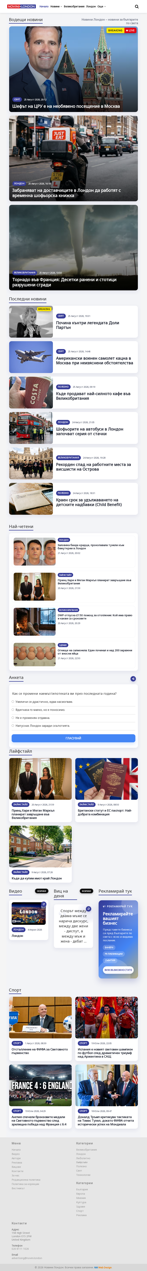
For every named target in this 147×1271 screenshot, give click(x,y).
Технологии (83, 1175)
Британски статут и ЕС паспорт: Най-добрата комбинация (105, 812)
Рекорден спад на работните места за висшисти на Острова (93, 467)
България (82, 1189)
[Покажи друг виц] (88, 909)
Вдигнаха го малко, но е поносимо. (40, 710)
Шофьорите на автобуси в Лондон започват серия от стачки (89, 431)
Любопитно (83, 1158)
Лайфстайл (65, 575)
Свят (17, 99)
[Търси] (137, 6)
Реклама (17, 1162)
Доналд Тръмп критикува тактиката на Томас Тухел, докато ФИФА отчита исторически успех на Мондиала (106, 1120)
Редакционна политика (26, 1179)
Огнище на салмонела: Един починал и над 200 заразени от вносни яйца (95, 651)
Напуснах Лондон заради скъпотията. (42, 726)
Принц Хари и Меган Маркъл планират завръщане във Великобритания (94, 581)
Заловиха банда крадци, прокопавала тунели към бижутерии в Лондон (91, 546)
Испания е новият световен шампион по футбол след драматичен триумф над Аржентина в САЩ (105, 1053)
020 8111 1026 (20, 1248)
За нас (15, 1175)
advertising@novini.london (27, 1258)
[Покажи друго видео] (43, 904)
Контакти (17, 1171)
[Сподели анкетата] (133, 678)
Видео (16, 1154)
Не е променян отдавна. (32, 718)
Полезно (63, 386)
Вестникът (18, 1188)
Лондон (19, 183)
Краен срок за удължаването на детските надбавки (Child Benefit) (89, 502)
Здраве (63, 645)
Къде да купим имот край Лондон (37, 878)
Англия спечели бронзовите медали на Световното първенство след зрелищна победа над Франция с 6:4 (39, 1120)
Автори (16, 1158)
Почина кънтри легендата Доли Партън (87, 325)
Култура (81, 1202)
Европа (80, 1193)
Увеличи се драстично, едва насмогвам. (44, 702)
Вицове (16, 1166)
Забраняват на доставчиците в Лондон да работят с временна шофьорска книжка (66, 192)
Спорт (17, 1043)
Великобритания (24, 272)
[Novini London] (21, 6)
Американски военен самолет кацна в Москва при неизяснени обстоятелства (94, 360)
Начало (16, 1149)
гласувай (73, 738)
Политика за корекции (25, 1184)
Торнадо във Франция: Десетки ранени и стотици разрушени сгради (64, 282)
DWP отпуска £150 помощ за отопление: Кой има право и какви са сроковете (95, 616)
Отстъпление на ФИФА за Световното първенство (40, 1051)
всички (41, 890)
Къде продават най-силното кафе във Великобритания (93, 396)
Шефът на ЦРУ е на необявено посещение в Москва (66, 106)
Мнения (81, 1198)
